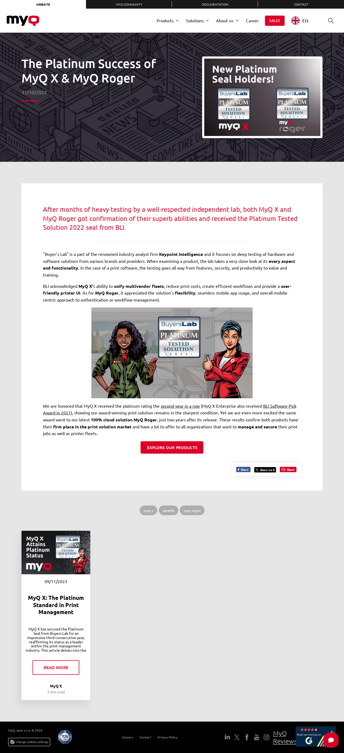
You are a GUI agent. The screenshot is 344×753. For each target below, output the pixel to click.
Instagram (266, 737)
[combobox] (304, 20)
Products (165, 20)
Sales (274, 20)
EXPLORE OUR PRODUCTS (172, 447)
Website (43, 4)
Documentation (215, 4)
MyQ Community (129, 4)
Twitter (237, 737)
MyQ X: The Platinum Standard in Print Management (56, 604)
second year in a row (180, 405)
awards (168, 510)
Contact (301, 4)
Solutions (195, 20)
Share (244, 469)
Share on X (267, 470)
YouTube (256, 737)
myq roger (192, 510)
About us (224, 20)
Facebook (246, 737)
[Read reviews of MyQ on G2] (316, 737)
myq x (148, 510)
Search (330, 20)
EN (305, 20)
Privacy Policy (167, 737)
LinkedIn (227, 737)
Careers (127, 737)
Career (252, 20)
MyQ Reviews (285, 737)
